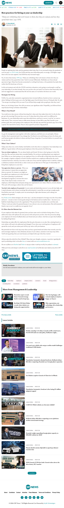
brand (44, 280)
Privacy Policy (56, 492)
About (5, 492)
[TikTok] (34, 497)
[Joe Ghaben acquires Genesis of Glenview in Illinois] (13, 374)
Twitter (23, 244)
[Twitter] (38, 497)
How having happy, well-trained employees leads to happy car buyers (54, 297)
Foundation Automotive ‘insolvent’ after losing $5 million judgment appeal (43, 390)
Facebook (16, 244)
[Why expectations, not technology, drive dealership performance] (38, 305)
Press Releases (33, 492)
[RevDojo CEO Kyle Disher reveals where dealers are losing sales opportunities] (7, 305)
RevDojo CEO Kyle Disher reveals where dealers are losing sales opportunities (22, 305)
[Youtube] (42, 497)
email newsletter (32, 248)
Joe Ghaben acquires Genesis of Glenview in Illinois (41, 375)
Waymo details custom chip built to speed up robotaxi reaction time (42, 448)
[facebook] (22, 497)
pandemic (24, 283)
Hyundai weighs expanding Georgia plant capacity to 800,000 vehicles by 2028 (42, 434)
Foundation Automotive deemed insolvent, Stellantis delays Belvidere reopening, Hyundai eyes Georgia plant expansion (44, 361)
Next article (58, 315)
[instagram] (26, 497)
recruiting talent (7, 283)
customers (37, 280)
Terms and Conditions (45, 492)
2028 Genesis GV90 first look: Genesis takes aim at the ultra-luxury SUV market (43, 463)
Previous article (6, 315)
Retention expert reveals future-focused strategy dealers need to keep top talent (21, 297)
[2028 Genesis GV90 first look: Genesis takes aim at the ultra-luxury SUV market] (13, 462)
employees (18, 280)
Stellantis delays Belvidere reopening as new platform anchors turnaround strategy (42, 419)
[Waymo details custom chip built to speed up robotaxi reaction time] (13, 447)
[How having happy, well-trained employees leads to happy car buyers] (38, 297)
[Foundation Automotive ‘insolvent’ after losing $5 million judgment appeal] (13, 389)
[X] (55, 24)
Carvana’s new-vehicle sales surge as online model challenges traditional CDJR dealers (44, 346)
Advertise (24, 492)
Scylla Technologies (49, 503)
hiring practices (53, 280)
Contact (18, 492)
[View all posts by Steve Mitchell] (4, 24)
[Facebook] (52, 24)
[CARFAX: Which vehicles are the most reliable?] (13, 403)
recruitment (16, 283)
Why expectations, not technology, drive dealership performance (54, 305)
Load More (32, 473)
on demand (55, 244)
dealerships (10, 280)
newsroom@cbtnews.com (43, 241)
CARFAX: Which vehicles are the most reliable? (40, 405)
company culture (28, 280)
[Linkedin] (58, 24)
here (24, 241)
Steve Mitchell (11, 23)
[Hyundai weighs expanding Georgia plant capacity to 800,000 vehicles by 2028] (13, 432)
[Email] (61, 24)
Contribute (12, 492)
